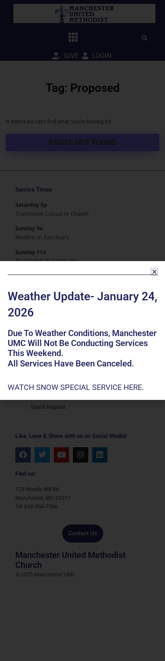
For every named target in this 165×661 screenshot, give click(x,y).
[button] (154, 272)
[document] (82, 330)
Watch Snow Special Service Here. (77, 387)
